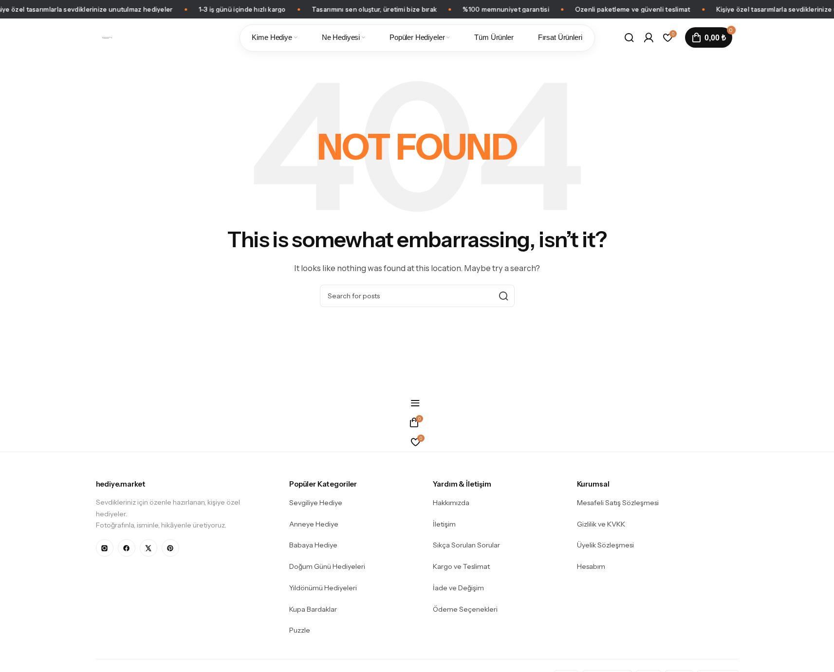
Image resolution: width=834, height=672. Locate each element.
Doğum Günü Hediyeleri (327, 566)
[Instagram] (104, 548)
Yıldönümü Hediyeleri (323, 587)
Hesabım (591, 566)
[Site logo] (107, 37)
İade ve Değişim (458, 587)
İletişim (444, 524)
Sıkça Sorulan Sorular (466, 545)
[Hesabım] (648, 37)
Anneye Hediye (313, 524)
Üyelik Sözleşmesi (605, 545)
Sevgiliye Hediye (315, 502)
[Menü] (417, 403)
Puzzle (299, 630)
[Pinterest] (170, 548)
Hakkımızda (451, 502)
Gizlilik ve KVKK (601, 524)
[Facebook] (126, 548)
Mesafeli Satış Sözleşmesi (618, 502)
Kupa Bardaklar (313, 609)
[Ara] (629, 37)
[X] (148, 548)
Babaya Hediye (313, 545)
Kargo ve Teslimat (461, 566)
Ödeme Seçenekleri (465, 609)
